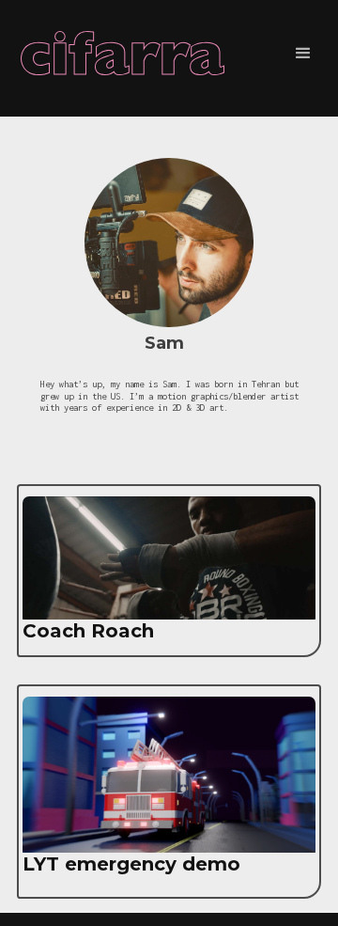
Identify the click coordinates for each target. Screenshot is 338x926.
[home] (129, 53)
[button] (303, 53)
